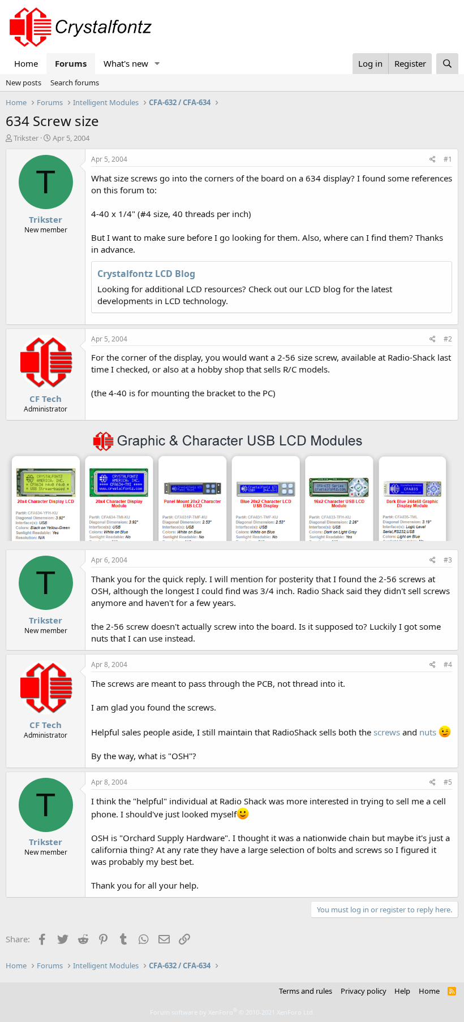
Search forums (74, 82)
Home (26, 63)
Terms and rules (305, 991)
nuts (427, 732)
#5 (448, 782)
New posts (23, 82)
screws (386, 732)
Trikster (26, 138)
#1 (448, 159)
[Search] (447, 63)
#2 (448, 339)
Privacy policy (363, 991)
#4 (448, 664)
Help (402, 991)
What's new (126, 63)
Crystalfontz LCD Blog (146, 273)
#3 (448, 560)
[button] (157, 63)
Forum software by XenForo (232, 1012)
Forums (71, 63)
